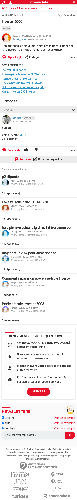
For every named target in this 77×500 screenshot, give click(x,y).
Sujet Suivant (65, 15)
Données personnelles (58, 452)
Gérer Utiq (34, 456)
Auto (7, 423)
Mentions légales (49, 456)
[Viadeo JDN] (56, 489)
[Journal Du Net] (20, 481)
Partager (34, 57)
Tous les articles (17, 452)
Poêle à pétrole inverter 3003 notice (23, 74)
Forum (12, 8)
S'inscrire (38, 391)
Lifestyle (9, 417)
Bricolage (9, 428)
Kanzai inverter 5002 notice (18, 91)
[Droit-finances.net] (56, 481)
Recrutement (39, 452)
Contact (67, 449)
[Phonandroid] (56, 496)
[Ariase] (20, 496)
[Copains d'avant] (20, 489)
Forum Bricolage (28, 8)
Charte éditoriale (43, 449)
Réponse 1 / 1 (10, 109)
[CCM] (56, 474)
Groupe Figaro (65, 456)
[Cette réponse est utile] (26, 150)
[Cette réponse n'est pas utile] (36, 150)
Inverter (6, 28)
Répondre (25, 159)
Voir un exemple (64, 417)
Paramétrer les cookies (16, 456)
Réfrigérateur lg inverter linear (20, 78)
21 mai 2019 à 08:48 (37, 39)
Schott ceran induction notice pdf (23, 87)
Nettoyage (46, 8)
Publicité (57, 449)
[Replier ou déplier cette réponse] (73, 110)
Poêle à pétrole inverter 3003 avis (22, 83)
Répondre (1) (14, 57)
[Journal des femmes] (20, 474)
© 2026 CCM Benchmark (38, 459)
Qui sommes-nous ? (15, 449)
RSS (29, 452)
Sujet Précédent (14, 15)
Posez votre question (50, 159)
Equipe (30, 449)
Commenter (14, 150)
